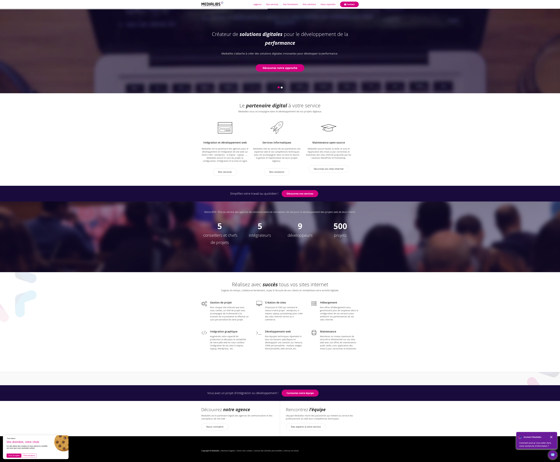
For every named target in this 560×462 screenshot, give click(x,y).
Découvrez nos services (300, 193)
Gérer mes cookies (244, 450)
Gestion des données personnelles (268, 450)
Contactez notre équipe (300, 393)
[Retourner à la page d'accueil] (212, 4)
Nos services (225, 172)
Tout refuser (11, 438)
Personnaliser (29, 455)
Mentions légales (228, 450)
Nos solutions (276, 172)
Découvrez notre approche (280, 68)
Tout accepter (14, 455)
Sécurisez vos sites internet (329, 168)
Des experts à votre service (306, 426)
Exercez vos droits (291, 450)
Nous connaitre (214, 426)
